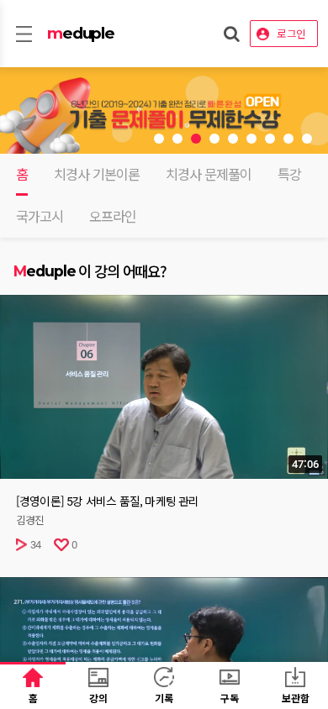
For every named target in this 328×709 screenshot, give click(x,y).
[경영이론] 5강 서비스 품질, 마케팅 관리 (107, 501)
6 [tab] (251, 139)
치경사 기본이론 (97, 174)
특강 (289, 174)
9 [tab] (307, 139)
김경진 (30, 520)
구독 (229, 698)
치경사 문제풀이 (208, 174)
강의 (98, 698)
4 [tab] (214, 139)
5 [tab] (233, 139)
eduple (80, 33)
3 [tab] (196, 139)
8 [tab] (288, 139)
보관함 (295, 698)
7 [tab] (270, 139)
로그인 (291, 33)
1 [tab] (159, 139)
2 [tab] (177, 139)
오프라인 (112, 216)
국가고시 (39, 216)
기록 (164, 698)
